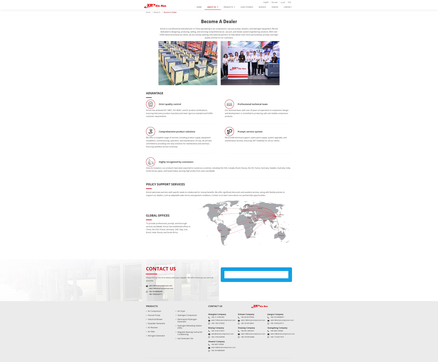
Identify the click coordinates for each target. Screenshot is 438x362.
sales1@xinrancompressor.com (160, 286)
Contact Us (215, 306)
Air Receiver (153, 327)
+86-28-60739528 (247, 317)
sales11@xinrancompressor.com (223, 320)
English (266, 2)
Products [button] (228, 7)
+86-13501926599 (218, 337)
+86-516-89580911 (277, 317)
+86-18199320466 (247, 337)
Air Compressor (154, 311)
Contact (288, 7)
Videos (275, 7)
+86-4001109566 (276, 331)
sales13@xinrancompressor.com (253, 334)
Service (262, 7)
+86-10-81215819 (217, 331)
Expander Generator (156, 323)
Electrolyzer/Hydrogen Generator (187, 320)
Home (199, 7)
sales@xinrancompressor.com (222, 334)
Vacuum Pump (154, 315)
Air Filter (151, 331)
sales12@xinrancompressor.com (253, 320)
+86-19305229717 (155, 294)
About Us (157, 12)
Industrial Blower (155, 319)
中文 (289, 2)
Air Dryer (181, 311)
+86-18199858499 (155, 291)
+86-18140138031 (247, 323)
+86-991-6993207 (247, 331)
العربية (282, 2)
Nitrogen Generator (156, 335)
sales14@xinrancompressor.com (282, 334)
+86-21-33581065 (217, 317)
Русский (275, 2)
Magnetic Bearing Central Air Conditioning (189, 333)
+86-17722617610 (277, 337)
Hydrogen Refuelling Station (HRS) (189, 326)
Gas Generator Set (185, 338)
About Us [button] (211, 7)
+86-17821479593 (218, 323)
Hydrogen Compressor (187, 315)
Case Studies (247, 7)
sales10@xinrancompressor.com (161, 288)
